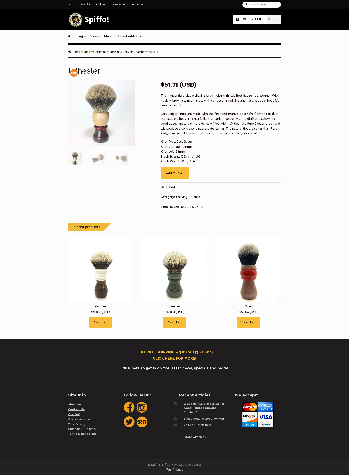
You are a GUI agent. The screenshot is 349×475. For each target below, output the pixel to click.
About (72, 4)
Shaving (115, 51)
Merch (108, 36)
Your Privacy (77, 424)
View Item (101, 322)
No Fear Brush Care (197, 425)
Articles (86, 4)
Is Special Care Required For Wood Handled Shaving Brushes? (203, 408)
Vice (93, 36)
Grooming (75, 36)
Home (76, 51)
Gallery (100, 4)
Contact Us (137, 4)
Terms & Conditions (82, 434)
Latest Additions (130, 36)
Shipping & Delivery (82, 429)
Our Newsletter (79, 419)
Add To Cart (175, 173)
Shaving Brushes (133, 51)
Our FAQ (74, 414)
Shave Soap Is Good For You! (204, 418)
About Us (75, 404)
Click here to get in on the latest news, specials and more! (174, 368)
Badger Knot (179, 206)
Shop (86, 51)
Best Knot (197, 206)
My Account (117, 4)
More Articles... (195, 437)
